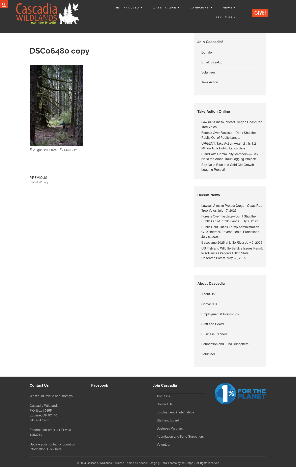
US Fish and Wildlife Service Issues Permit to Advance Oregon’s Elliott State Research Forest (232, 253)
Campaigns (199, 7)
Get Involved (127, 7)
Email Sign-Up (211, 62)
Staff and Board (212, 324)
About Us (224, 17)
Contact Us (209, 304)
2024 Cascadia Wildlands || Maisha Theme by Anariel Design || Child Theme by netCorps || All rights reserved (149, 463)
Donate (206, 52)
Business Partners (214, 334)
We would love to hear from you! (52, 395)
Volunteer (208, 72)
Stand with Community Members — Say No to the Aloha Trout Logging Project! (229, 156)
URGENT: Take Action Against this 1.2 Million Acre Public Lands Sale (228, 145)
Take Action (209, 82)
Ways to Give (164, 7)
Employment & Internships (220, 314)
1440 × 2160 (72, 149)
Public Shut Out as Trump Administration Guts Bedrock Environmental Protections (230, 229)
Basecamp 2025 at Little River (222, 242)
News (228, 7)
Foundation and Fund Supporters (224, 344)
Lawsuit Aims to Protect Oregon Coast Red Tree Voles (231, 124)
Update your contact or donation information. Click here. (52, 446)
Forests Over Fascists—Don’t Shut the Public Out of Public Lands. (228, 135)
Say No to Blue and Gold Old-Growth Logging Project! (227, 167)
